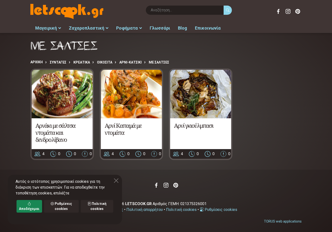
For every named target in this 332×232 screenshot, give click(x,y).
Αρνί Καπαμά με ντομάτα (123, 128)
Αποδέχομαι (29, 209)
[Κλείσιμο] (116, 181)
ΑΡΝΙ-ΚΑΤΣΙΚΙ (130, 62)
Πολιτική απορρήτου (144, 209)
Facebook (278, 11)
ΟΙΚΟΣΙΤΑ (104, 62)
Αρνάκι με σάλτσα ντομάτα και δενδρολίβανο (55, 132)
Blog (182, 28)
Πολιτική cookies (181, 209)
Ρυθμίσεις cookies (220, 209)
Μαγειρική (46, 28)
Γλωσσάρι (160, 28)
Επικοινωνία (208, 28)
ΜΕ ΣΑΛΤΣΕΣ (159, 62)
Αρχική (36, 62)
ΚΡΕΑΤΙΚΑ (81, 62)
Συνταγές (58, 62)
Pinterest (298, 11)
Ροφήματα (127, 28)
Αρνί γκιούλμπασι (193, 125)
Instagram (288, 11)
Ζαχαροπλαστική (86, 28)
